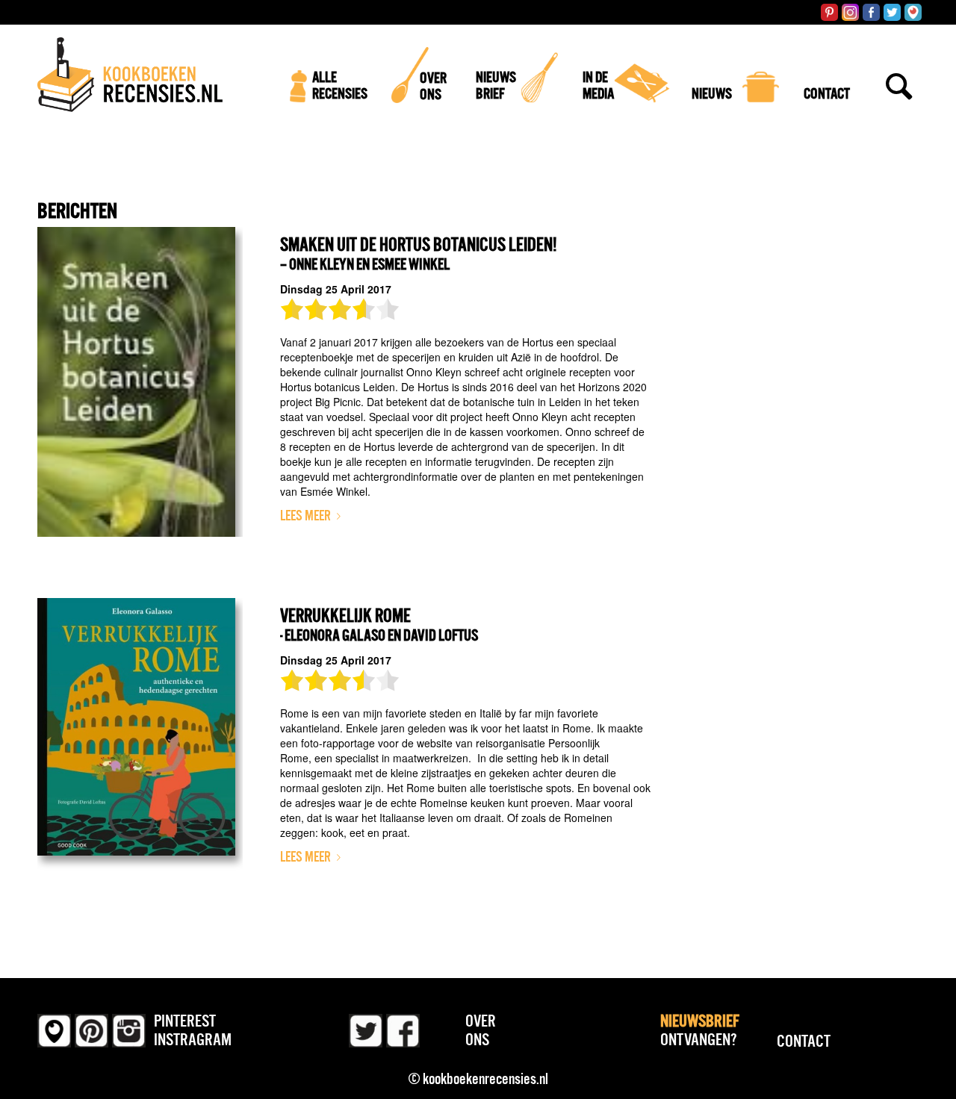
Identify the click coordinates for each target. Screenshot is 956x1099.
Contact (804, 1041)
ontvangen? (699, 1030)
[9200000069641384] (140, 753)
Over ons (480, 1030)
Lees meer (305, 515)
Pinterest (185, 1021)
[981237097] (140, 382)
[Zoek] (899, 115)
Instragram (193, 1039)
